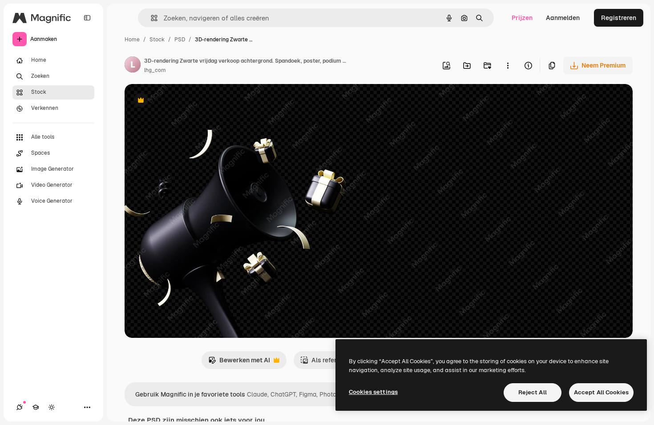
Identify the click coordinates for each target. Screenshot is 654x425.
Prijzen (522, 18)
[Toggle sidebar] (87, 18)
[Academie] (35, 407)
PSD (179, 39)
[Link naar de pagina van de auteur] (133, 65)
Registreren (618, 18)
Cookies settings (373, 392)
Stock (157, 39)
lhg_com (155, 70)
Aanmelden (563, 18)
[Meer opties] (508, 65)
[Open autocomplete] (150, 18)
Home (132, 39)
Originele (183, 101)
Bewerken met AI (239, 362)
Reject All (532, 392)
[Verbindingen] (19, 407)
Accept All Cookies (601, 392)
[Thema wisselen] (51, 407)
